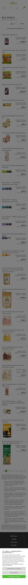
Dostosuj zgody (14, 572)
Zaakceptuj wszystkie (14, 576)
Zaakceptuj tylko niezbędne (14, 568)
